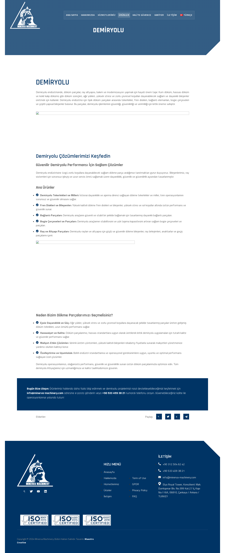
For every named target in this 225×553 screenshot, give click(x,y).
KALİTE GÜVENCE (142, 15)
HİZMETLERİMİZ (106, 15)
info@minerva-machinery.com (45, 393)
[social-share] (159, 416)
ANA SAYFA (72, 15)
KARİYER (159, 15)
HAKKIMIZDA (88, 15)
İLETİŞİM (172, 15)
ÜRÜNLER (124, 15)
